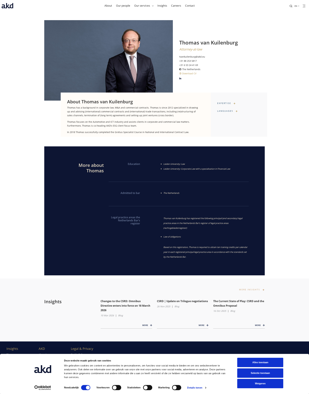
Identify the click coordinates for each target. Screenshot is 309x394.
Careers (176, 5)
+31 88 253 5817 (188, 60)
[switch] (116, 387)
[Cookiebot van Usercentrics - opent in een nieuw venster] (43, 387)
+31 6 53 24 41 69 (188, 65)
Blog (120, 315)
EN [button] (296, 6)
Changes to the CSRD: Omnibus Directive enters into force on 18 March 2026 (125, 305)
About (108, 5)
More (145, 325)
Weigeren (260, 383)
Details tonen (194, 387)
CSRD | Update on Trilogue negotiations (182, 301)
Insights (162, 5)
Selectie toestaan (260, 373)
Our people (123, 5)
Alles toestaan (260, 362)
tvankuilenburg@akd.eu (192, 56)
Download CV (189, 73)
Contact (190, 5)
